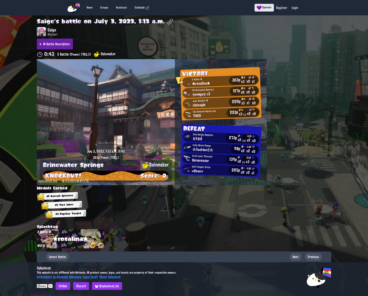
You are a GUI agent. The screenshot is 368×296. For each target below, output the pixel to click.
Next (296, 257)
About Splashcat (110, 276)
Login (295, 8)
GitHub (63, 286)
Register (281, 8)
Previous (313, 257)
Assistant (121, 7)
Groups (104, 7)
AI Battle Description (56, 44)
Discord (81, 286)
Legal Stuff (90, 276)
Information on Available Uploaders (59, 276)
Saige (45, 21)
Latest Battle (57, 257)
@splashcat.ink (108, 286)
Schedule (140, 7)
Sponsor (266, 7)
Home (90, 7)
